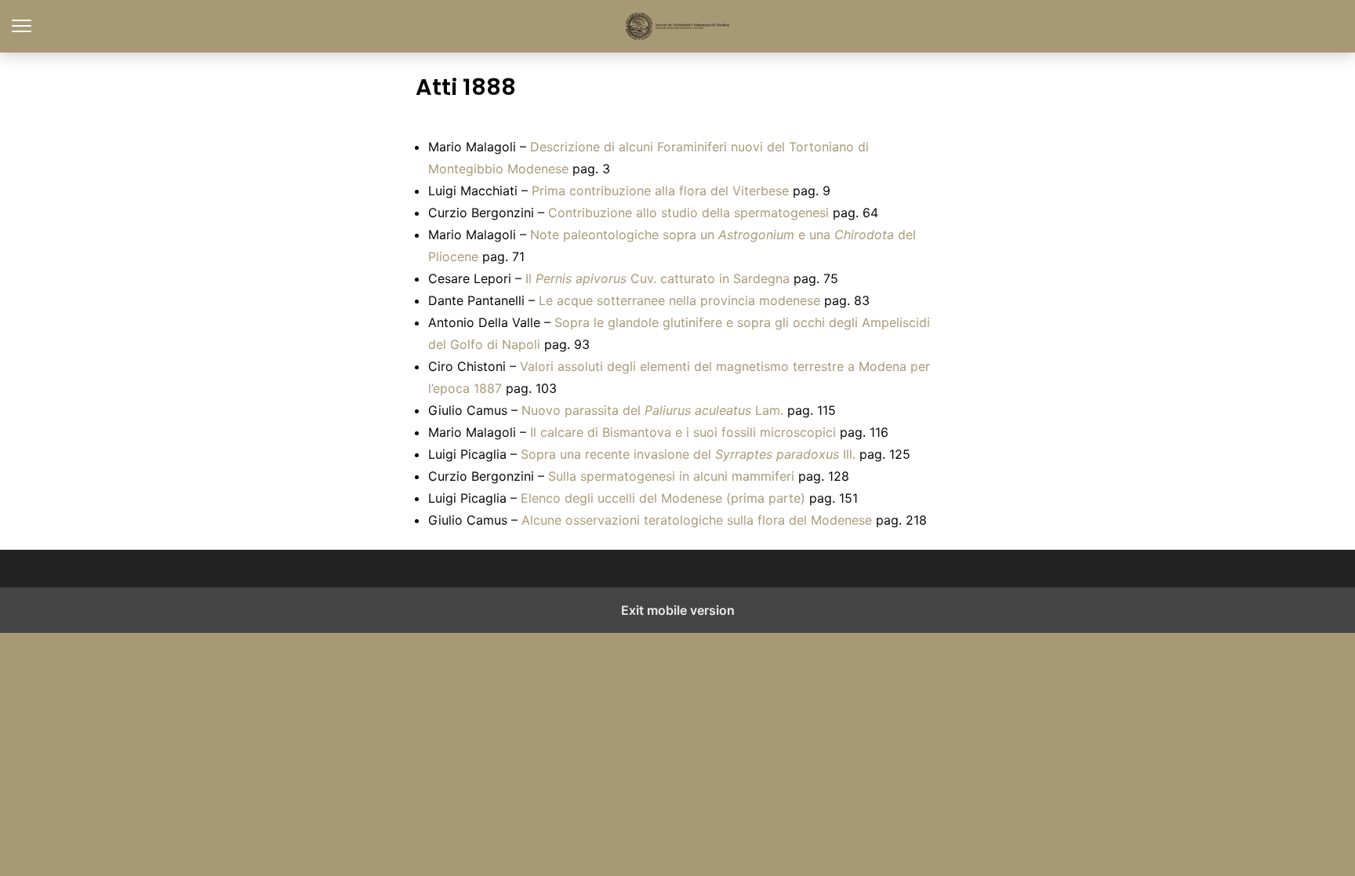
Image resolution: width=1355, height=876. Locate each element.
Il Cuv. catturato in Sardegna (657, 278)
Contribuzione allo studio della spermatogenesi (688, 212)
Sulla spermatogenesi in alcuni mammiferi (671, 476)
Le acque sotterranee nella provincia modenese (679, 300)
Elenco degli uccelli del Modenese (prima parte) (663, 498)
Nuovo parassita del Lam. (652, 410)
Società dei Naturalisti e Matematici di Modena (678, 26)
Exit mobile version (678, 610)
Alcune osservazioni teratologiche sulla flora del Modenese (696, 520)
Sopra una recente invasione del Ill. (688, 454)
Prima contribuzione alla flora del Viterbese (660, 190)
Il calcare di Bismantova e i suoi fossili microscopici (683, 432)
